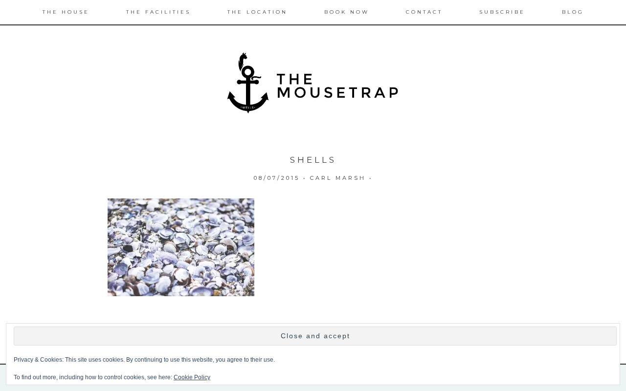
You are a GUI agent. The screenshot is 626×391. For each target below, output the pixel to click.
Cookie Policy (192, 377)
